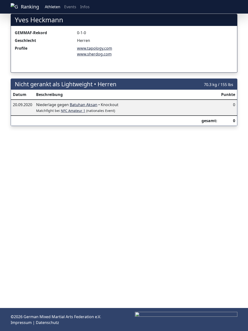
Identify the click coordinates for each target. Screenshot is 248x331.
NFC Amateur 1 (73, 110)
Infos (85, 6)
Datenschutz (47, 322)
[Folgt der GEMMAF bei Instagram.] (218, 7)
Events (70, 6)
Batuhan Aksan (83, 104)
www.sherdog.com (94, 54)
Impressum (22, 322)
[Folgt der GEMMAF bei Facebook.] (226, 7)
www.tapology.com (94, 48)
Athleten (52, 6)
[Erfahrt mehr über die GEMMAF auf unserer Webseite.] (233, 7)
